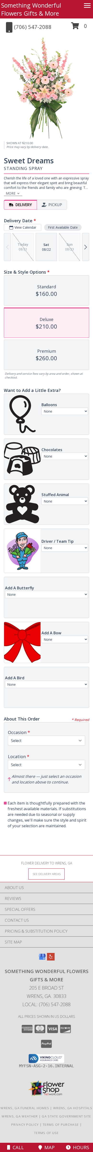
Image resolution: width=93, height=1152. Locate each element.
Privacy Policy (25, 1124)
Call (17, 1147)
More (11, 193)
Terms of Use (46, 1133)
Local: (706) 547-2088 (46, 1004)
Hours (80, 1147)
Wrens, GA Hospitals (73, 1108)
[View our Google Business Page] (42, 959)
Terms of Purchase (61, 1124)
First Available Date (63, 227)
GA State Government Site (66, 1116)
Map (48, 1147)
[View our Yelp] (51, 959)
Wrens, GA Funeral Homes (24, 1108)
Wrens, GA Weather (20, 1116)
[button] (79, 27)
